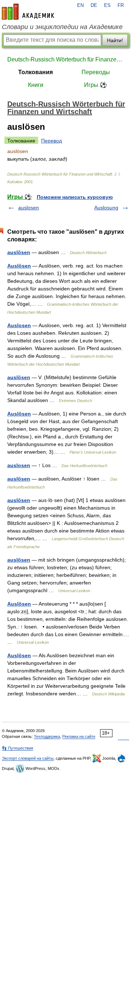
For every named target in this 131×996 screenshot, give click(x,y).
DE (94, 5)
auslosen (28, 207)
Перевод (51, 141)
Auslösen (19, 266)
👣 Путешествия (17, 748)
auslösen (18, 252)
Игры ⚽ (95, 85)
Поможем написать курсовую (75, 197)
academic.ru (28, 12)
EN (80, 5)
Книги (35, 85)
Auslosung (106, 207)
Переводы (96, 72)
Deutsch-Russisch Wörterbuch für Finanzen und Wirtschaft (65, 59)
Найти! (115, 40)
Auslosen (19, 325)
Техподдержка (47, 736)
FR (121, 5)
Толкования (35, 72)
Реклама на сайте (78, 736)
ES (107, 5)
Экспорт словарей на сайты (27, 758)
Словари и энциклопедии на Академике (62, 27)
